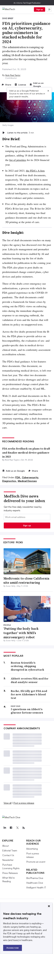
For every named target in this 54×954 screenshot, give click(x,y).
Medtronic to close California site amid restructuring (26, 580)
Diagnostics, (9, 480)
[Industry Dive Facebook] (11, 828)
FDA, (18, 477)
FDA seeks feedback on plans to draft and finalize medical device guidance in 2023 (26, 452)
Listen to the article (20, 132)
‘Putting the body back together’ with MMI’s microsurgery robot (21, 632)
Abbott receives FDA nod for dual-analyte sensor (29, 680)
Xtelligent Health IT (36, 887)
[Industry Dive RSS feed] (23, 828)
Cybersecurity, (30, 477)
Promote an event (35, 861)
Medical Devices (27, 480)
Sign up (39, 9)
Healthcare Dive (34, 882)
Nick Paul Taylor (12, 75)
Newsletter (8, 859)
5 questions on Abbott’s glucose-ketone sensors (27, 710)
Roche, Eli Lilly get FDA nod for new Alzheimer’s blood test (29, 694)
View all (7, 802)
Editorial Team (9, 850)
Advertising (32, 848)
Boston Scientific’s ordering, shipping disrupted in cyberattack (27, 666)
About (5, 845)
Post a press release (23, 802)
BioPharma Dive (34, 878)
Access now (12, 947)
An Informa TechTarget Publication (27, 3)
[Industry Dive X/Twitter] (17, 828)
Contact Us (8, 855)
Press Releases (10, 873)
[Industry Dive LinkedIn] (5, 828)
